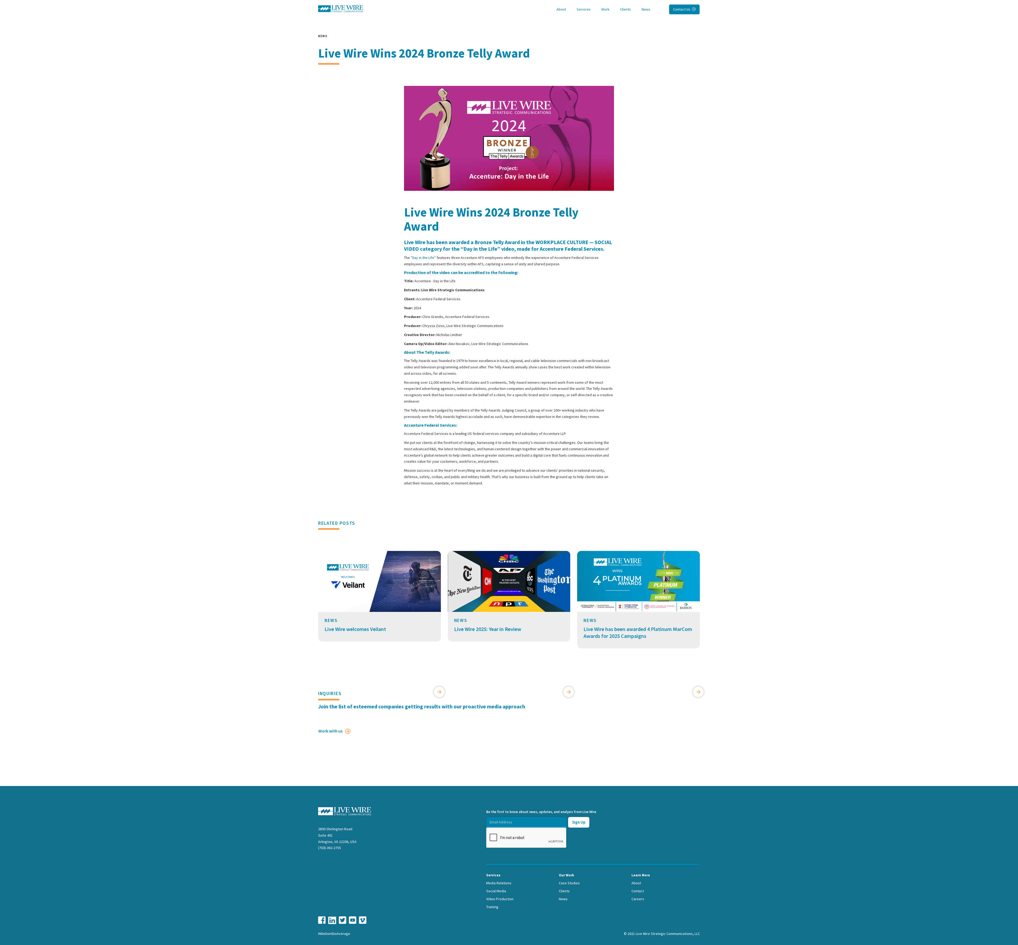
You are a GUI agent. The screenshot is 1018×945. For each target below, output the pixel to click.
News (646, 9)
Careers (637, 899)
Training (492, 906)
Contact (637, 891)
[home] (340, 8)
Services (584, 9)
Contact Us (684, 9)
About (561, 9)
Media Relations (498, 883)
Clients (625, 9)
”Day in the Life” (423, 257)
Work (605, 9)
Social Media (496, 891)
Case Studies (569, 883)
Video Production (500, 899)
